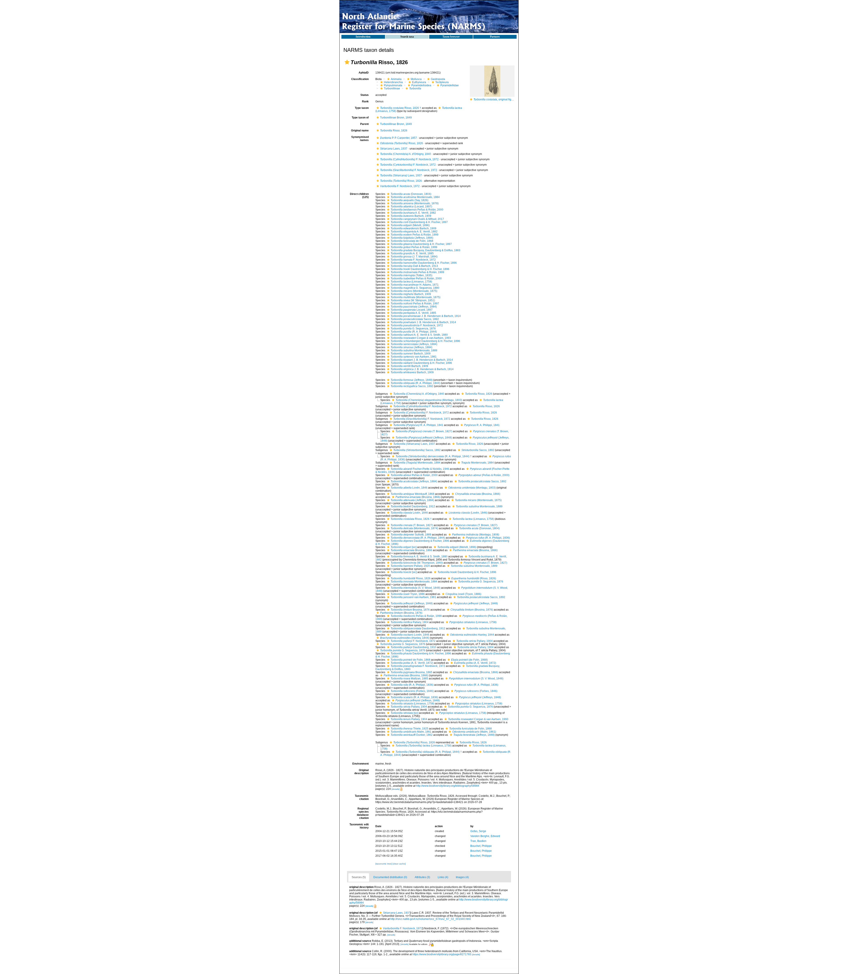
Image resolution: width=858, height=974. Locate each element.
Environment (360, 763)
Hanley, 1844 (472, 634)
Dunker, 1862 (412, 734)
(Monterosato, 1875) (414, 291)
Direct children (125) (359, 195)
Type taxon (362, 108)
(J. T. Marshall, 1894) (414, 256)
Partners (495, 36)
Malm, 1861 (411, 731)
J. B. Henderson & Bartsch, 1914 (426, 316)
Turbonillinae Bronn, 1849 (396, 117)
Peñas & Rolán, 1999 (414, 234)
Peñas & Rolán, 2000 (417, 209)
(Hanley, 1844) (404, 637)
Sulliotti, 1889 (411, 534)
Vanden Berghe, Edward (485, 836)
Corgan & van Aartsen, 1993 (421, 337)
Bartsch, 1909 (411, 215)
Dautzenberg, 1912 (413, 506)
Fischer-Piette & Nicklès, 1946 (420, 468)
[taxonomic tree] (384, 863)
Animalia (396, 79)
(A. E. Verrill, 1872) (412, 662)
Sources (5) (359, 877)
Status (364, 95)
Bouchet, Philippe (481, 846)
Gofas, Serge (478, 831)
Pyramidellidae (449, 85)
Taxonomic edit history (359, 826)
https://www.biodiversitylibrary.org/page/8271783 (441, 954)
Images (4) (462, 877)
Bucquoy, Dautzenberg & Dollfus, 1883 (425, 250)
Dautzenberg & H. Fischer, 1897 (419, 222)
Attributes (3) (422, 877)
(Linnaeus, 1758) (411, 281)
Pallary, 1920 (410, 565)
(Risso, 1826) (473, 578)
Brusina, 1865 (411, 672)
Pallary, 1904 (410, 622)
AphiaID (364, 72)
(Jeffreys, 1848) (412, 380)
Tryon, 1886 (408, 594)
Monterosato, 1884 (415, 197)
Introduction (363, 36)
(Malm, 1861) (474, 731)
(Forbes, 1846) (412, 691)
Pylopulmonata (393, 85)
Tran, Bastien (478, 841)
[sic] (403, 547)
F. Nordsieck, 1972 (409, 159)
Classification (360, 79)
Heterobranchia (393, 82)
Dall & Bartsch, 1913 (414, 266)
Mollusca (416, 79)
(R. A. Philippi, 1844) (414, 331)
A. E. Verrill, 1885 (412, 253)
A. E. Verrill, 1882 (413, 212)
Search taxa (407, 36)
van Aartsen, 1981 (414, 356)
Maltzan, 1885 (409, 678)
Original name (360, 130)
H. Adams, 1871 (415, 284)
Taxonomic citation (362, 797)
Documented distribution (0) (390, 877)
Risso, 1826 (393, 130)
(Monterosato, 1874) (414, 528)
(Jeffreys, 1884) (412, 237)
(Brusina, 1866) (477, 493)
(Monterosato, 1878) (415, 203)
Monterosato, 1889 (414, 350)
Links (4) (443, 877)
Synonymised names (360, 138)
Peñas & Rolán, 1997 (415, 303)
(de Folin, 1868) (469, 659)
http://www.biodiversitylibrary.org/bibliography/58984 (447, 785)
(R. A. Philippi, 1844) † (433, 456)
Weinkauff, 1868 (412, 493)
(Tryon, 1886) (463, 594)
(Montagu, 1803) (428, 400)
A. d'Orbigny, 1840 (405, 154)
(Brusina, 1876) (471, 609)
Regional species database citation (363, 813)
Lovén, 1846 (409, 487)
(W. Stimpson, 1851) (413, 300)
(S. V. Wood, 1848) (415, 587)
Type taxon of (360, 117)
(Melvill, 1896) (410, 225)
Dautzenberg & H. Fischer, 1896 (424, 262)
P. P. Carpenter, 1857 (398, 137)
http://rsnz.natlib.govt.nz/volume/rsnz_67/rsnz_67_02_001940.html (430, 919)
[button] (347, 62)
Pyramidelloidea (421, 85)
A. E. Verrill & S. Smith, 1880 (419, 334)
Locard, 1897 (412, 309)
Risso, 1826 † (400, 108)
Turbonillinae (392, 88)
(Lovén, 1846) (468, 512)
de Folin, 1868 (412, 240)
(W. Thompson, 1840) (417, 562)
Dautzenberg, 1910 (413, 647)
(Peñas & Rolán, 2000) (483, 475)
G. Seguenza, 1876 (413, 328)
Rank (365, 101)
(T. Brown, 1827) (423, 431)
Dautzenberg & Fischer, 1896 (420, 540)
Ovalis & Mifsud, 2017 (417, 219)
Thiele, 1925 (409, 728)
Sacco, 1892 (415, 319)
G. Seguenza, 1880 (415, 287)
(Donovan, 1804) (411, 194)
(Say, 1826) (409, 200)
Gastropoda (438, 79)
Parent (364, 124)
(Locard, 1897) (411, 206)
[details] (395, 789)
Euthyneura (419, 82)
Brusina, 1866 (411, 550)
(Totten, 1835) (411, 275)
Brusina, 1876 (410, 609)
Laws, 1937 (393, 148)
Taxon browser (451, 36)
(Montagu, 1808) (475, 534)
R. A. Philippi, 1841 (418, 425)
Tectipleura (442, 82)
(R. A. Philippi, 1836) (488, 537)
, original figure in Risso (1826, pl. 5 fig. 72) (511, 99)
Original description (361, 772)
